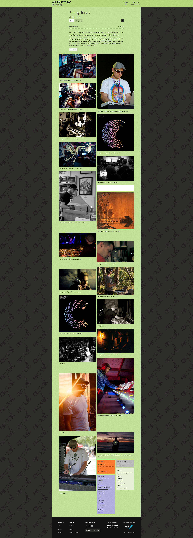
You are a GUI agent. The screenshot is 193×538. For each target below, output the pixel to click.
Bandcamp (119, 478)
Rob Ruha (103, 40)
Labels (59, 529)
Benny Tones (120, 465)
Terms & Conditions (74, 532)
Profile (71, 21)
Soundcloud (120, 481)
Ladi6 (99, 495)
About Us (71, 522)
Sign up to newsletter (93, 530)
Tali (99, 498)
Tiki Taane (100, 509)
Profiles (60, 526)
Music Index (61, 522)
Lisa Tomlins (101, 500)
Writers (71, 529)
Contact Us (72, 526)
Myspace (119, 485)
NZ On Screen (112, 526)
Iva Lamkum (109, 40)
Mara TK (100, 480)
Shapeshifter (101, 502)
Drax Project (101, 507)
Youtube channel (121, 483)
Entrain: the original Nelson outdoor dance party (104, 487)
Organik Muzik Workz (122, 474)
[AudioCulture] (61, 3)
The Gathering (101, 491)
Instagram (89, 526)
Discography (79, 21)
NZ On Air (129, 526)
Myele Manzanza (102, 505)
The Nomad (101, 493)
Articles (60, 532)
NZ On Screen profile (122, 488)
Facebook (122, 20)
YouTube (92, 526)
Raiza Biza (100, 512)
